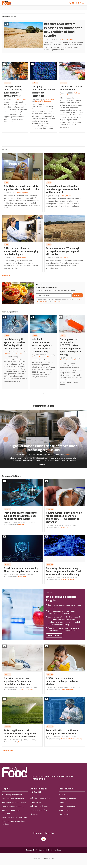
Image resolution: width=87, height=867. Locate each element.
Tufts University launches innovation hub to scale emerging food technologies (21, 251)
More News (6, 276)
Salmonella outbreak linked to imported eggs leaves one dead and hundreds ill (62, 189)
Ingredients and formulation (13, 798)
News (6, 183)
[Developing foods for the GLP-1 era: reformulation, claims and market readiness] (48, 464)
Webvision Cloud (49, 858)
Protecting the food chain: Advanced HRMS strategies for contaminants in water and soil (20, 733)
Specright (21, 524)
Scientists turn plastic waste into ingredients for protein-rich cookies (22, 187)
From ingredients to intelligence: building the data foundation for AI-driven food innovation (21, 516)
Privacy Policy (55, 301)
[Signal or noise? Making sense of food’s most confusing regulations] (42, 464)
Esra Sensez (50, 99)
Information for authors (39, 810)
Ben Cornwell (22, 258)
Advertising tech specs (39, 806)
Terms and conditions (67, 806)
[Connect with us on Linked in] (43, 839)
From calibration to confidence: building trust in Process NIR (62, 731)
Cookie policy (64, 814)
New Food (22, 577)
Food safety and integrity (12, 794)
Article (35, 83)
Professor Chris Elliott (65, 39)
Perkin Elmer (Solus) (67, 579)
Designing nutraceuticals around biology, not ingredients (43, 91)
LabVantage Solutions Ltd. (13, 354)
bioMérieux (64, 527)
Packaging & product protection (14, 817)
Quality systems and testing (13, 806)
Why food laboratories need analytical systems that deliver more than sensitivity (42, 345)
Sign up (76, 295)
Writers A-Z (40, 850)
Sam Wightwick (22, 193)
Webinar (7, 509)
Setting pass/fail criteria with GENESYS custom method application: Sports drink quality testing (70, 346)
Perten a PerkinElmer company (71, 739)
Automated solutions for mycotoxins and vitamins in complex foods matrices (43, 443)
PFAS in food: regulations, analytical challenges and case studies (62, 681)
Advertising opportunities (40, 798)
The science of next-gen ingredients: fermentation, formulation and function (17, 681)
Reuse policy (35, 814)
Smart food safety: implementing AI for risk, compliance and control (21, 569)
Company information (67, 798)
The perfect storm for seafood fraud (71, 88)
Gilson (59, 450)
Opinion (7, 83)
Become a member (54, 635)
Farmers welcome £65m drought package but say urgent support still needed (63, 251)
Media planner (36, 802)
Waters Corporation (25, 689)
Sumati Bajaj (21, 99)
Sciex (20, 742)
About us (62, 794)
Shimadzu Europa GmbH (40, 357)
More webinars (7, 750)
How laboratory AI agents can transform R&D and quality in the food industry (15, 343)
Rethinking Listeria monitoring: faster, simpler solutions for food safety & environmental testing (63, 571)
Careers (62, 802)
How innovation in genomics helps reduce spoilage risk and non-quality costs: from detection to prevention (64, 517)
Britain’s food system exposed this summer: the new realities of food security (63, 29)
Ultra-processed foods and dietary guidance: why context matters (13, 91)
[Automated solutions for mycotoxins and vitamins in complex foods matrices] (44, 464)
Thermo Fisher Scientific (68, 360)
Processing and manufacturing (14, 802)
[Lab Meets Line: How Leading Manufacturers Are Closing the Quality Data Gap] (40, 464)
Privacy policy (64, 810)
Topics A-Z (30, 850)
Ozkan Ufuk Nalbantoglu (43, 101)
